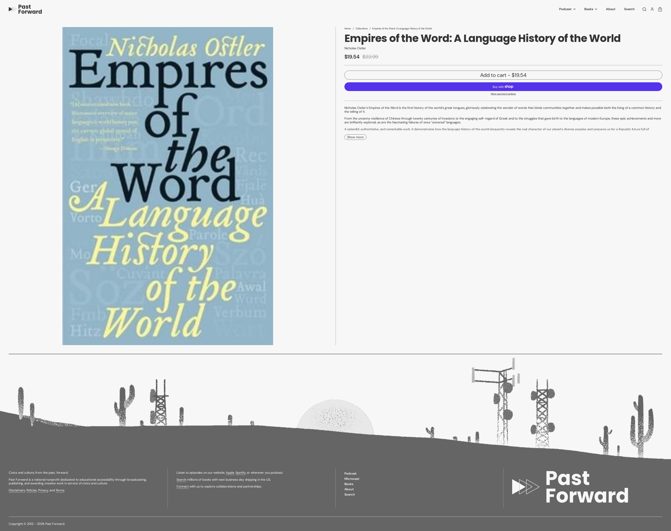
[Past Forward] (25, 9)
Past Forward (54, 524)
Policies (31, 490)
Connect (182, 486)
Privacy (43, 490)
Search (181, 480)
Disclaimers (17, 490)
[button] (644, 9)
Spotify (241, 473)
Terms (60, 490)
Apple (230, 473)
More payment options (503, 93)
